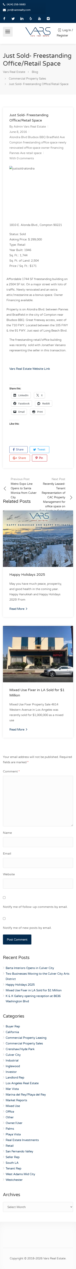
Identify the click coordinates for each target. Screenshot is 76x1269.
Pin (40, 458)
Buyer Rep (13, 1026)
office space (32, 148)
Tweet (41, 449)
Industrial (12, 1060)
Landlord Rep (15, 1077)
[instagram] (48, 18)
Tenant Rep (13, 1168)
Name (7, 833)
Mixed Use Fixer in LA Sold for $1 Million (34, 990)
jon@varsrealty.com (19, 10)
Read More (17, 609)
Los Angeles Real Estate (22, 1083)
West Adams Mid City (20, 1174)
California (12, 1032)
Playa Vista (13, 1134)
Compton (15, 142)
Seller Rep (12, 1157)
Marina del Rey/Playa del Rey (26, 1094)
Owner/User (14, 1123)
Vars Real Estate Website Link (29, 369)
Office (10, 1111)
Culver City (13, 1055)
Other (10, 1117)
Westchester (14, 1180)
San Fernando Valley (19, 1151)
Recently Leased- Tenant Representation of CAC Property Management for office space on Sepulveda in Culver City (52, 497)
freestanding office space (40, 142)
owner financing (52, 148)
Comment (11, 771)
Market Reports (16, 1100)
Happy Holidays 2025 (27, 574)
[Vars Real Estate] (38, 32)
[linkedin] (22, 18)
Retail (10, 1146)
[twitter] (13, 18)
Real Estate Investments (22, 1140)
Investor (11, 1072)
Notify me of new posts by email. (27, 928)
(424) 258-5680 (16, 4)
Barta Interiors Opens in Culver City (30, 968)
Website (9, 874)
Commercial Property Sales (24, 1043)
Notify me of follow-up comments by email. (35, 907)
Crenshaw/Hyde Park (20, 1049)
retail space (34, 153)
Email (7, 854)
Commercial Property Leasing (26, 1038)
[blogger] (30, 18)
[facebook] (4, 18)
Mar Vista (12, 1089)
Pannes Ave (17, 153)
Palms (10, 1128)
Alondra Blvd (18, 137)
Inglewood (13, 1066)
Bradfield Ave (55, 137)
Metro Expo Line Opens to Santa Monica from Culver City (23, 488)
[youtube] (39, 18)
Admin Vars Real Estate (30, 126)
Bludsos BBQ (37, 137)
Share (19, 449)
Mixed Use (13, 1106)
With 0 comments (21, 158)
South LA (12, 1163)
